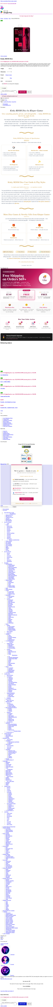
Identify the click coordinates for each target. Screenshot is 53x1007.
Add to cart (22, 1003)
